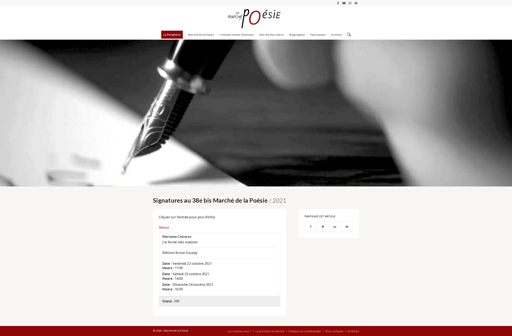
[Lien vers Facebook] (338, 3)
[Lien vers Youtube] (344, 3)
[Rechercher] (348, 35)
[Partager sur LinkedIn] (335, 227)
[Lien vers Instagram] (350, 3)
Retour (164, 227)
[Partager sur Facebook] (311, 227)
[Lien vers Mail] (356, 3)
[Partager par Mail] (347, 227)
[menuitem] (173, 35)
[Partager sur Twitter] (323, 227)
